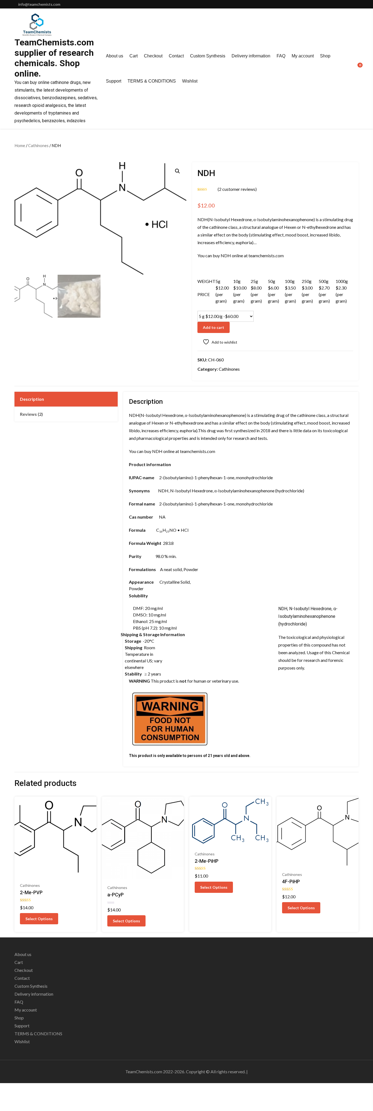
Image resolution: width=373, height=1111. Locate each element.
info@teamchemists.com (39, 4)
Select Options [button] (39, 918)
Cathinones (38, 145)
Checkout (153, 56)
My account (303, 56)
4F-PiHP (291, 881)
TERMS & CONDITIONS (152, 81)
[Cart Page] (356, 68)
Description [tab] (32, 399)
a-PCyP (115, 894)
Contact (176, 56)
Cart (133, 56)
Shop (325, 56)
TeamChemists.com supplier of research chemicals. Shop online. (54, 58)
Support (113, 81)
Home (19, 145)
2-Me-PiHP (206, 861)
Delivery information (251, 56)
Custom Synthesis (207, 56)
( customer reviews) (237, 189)
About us (114, 56)
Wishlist (189, 81)
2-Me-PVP (31, 892)
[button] (177, 171)
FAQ (281, 56)
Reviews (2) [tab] (31, 414)
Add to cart (213, 327)
